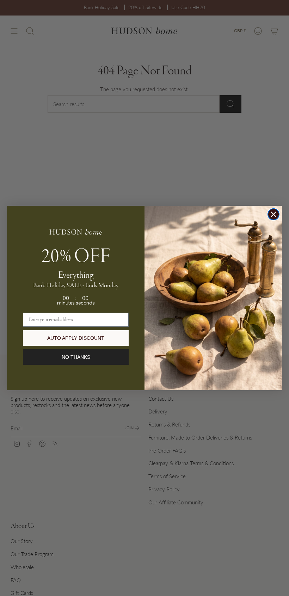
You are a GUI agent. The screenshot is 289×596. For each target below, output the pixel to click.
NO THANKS (76, 357)
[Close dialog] (273, 214)
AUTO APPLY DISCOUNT (75, 338)
